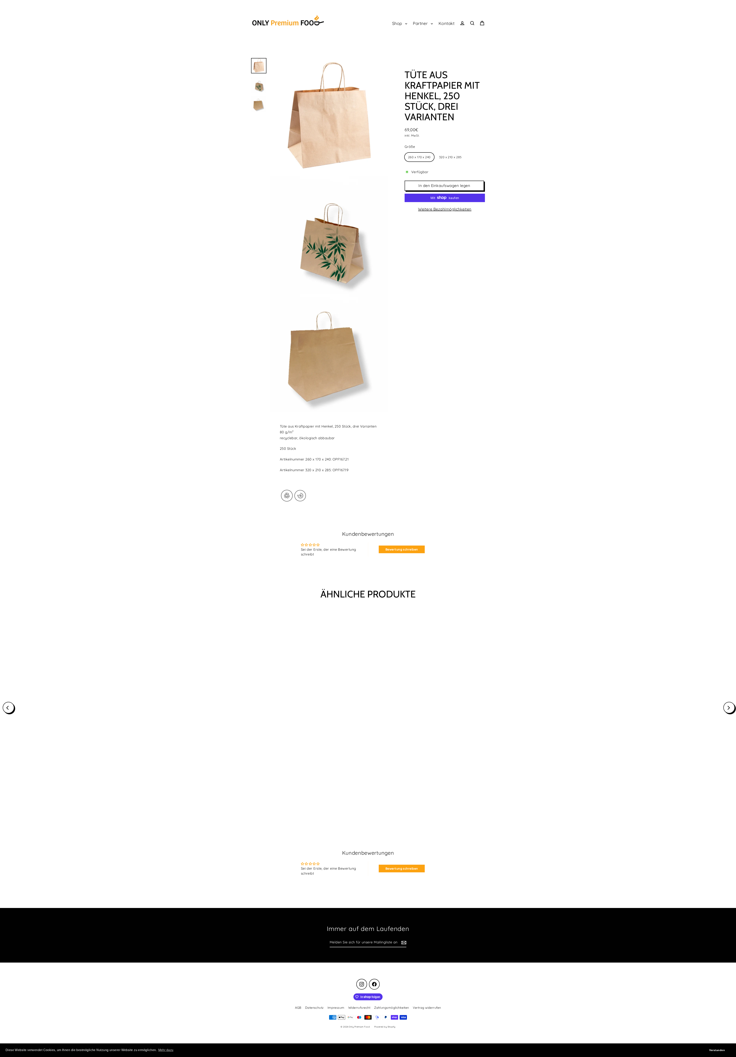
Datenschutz (314, 1007)
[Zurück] (8, 707)
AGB (298, 1007)
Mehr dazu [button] (165, 1050)
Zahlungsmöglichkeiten (391, 1007)
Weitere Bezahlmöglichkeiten (444, 208)
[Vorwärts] (729, 707)
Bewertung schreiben (401, 549)
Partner (421, 23)
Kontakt (446, 23)
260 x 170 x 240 (419, 157)
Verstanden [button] (717, 1050)
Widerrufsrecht (359, 1007)
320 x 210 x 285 (450, 157)
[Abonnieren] (403, 942)
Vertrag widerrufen (427, 1007)
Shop (397, 23)
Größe (410, 146)
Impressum (336, 1007)
